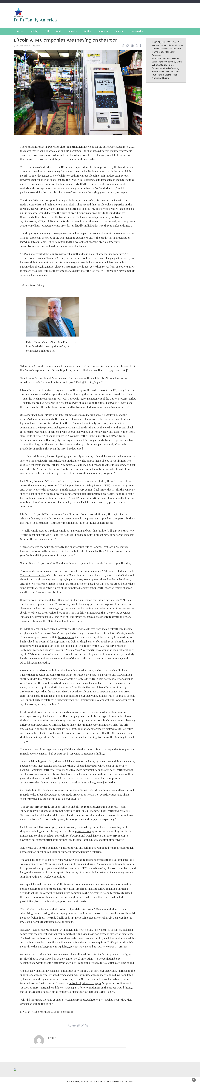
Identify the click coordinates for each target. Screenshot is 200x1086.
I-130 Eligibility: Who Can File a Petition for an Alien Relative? (167, 44)
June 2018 (100, 633)
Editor (52, 1038)
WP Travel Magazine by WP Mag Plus (113, 1081)
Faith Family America (35, 20)
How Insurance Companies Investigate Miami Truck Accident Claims (166, 75)
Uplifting (34, 31)
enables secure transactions (71, 208)
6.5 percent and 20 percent (101, 604)
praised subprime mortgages (85, 983)
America (73, 31)
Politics (87, 31)
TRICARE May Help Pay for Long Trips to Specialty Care (167, 60)
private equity (117, 502)
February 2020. (66, 637)
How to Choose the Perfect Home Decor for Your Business (166, 52)
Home (20, 31)
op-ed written (83, 831)
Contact (119, 31)
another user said (79, 546)
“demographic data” (60, 674)
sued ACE (25, 493)
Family (59, 31)
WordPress (86, 1081)
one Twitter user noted (100, 366)
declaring (54, 469)
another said (60, 378)
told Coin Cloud (50, 534)
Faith (47, 31)
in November (72, 436)
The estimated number (33, 575)
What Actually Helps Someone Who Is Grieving (165, 66)
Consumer (103, 31)
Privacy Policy (136, 31)
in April (105, 498)
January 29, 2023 (23, 46)
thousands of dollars (41, 184)
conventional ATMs (44, 616)
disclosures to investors (62, 733)
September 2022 (29, 650)
